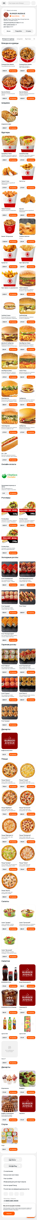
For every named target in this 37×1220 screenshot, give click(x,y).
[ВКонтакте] (6, 1194)
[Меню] (4, 3)
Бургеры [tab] (28, 39)
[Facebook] (11, 1194)
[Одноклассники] (16, 1194)
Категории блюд (10, 1185)
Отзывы (28, 31)
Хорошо (8, 1213)
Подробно (18, 31)
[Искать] (29, 3)
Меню (9, 31)
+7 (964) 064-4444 (11, 1201)
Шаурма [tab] (20, 39)
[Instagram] (22, 1194)
